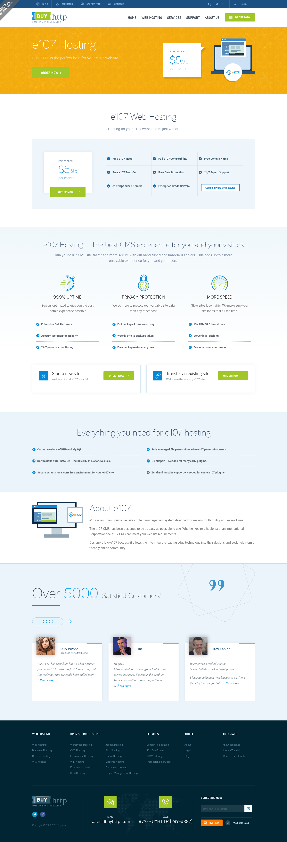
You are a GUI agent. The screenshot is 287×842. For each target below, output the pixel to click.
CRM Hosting (77, 773)
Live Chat (214, 822)
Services (174, 17)
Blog (186, 756)
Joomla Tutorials (232, 750)
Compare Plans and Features (220, 187)
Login (244, 4)
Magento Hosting (114, 761)
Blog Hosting (112, 750)
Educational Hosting (81, 767)
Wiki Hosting (77, 761)
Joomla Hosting (114, 744)
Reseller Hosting (41, 756)
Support (193, 17)
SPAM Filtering (154, 756)
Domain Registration (157, 744)
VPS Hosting (39, 761)
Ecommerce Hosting (81, 756)
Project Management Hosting (121, 773)
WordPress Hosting (81, 744)
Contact (119, 4)
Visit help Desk (241, 822)
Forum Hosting (113, 756)
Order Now (242, 17)
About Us (212, 17)
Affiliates (67, 4)
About (187, 744)
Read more (46, 680)
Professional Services (158, 761)
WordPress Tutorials (234, 756)
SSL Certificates (155, 750)
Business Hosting (42, 750)
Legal (187, 750)
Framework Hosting (116, 767)
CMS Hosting (77, 750)
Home (132, 17)
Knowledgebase (231, 744)
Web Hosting (152, 17)
